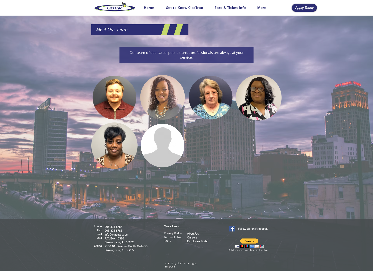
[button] (184, 8)
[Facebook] (232, 228)
